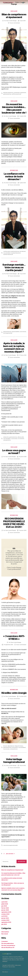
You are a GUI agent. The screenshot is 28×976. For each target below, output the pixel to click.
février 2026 (5, 908)
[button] (23, 3)
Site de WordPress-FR (7, 947)
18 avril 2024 (23, 765)
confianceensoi (7, 251)
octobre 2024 (5, 914)
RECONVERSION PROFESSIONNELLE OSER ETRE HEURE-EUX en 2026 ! (14, 522)
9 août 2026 (23, 20)
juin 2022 (4, 924)
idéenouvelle (21, 437)
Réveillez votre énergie (14, 692)
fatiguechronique (19, 746)
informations (14, 170)
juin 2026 (4, 906)
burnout (5, 746)
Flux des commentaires (8, 945)
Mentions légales (6, 969)
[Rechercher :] (8, 862)
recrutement (21, 438)
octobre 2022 (5, 920)
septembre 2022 (6, 922)
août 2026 (4, 902)
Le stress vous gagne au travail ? (14, 452)
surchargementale (7, 333)
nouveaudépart (7, 253)
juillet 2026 (4, 904)
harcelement (23, 251)
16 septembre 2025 (8, 644)
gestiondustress (7, 94)
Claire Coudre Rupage (11, 20)
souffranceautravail (16, 94)
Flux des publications (7, 943)
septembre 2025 (6, 912)
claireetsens (17, 92)
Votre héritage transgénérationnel (14, 760)
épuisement (23, 92)
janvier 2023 (5, 918)
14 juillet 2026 (22, 116)
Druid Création (11, 972)
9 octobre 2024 (22, 696)
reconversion (23, 331)
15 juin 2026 (23, 273)
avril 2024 (4, 916)
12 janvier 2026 (22, 530)
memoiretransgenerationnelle (10, 845)
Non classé (14, 11)
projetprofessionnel (15, 253)
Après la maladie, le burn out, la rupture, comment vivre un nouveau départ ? (14, 347)
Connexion (4, 941)
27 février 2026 (22, 355)
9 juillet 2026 (23, 182)
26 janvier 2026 (22, 456)
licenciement (15, 747)
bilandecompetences (8, 92)
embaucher (6, 437)
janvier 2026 (5, 910)
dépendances (11, 746)
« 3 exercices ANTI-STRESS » (14, 637)
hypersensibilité (15, 331)
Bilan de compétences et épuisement (14, 16)
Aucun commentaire (15, 23)
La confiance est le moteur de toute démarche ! (14, 176)
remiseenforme (7, 440)
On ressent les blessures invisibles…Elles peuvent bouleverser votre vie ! (14, 108)
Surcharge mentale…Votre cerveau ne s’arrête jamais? (13, 267)
